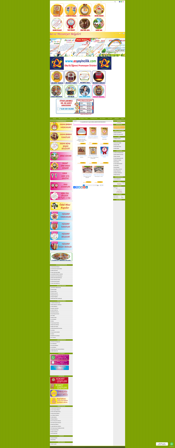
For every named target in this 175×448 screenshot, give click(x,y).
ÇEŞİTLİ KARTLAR (54, 310)
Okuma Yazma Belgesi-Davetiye (55, 411)
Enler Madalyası (53, 347)
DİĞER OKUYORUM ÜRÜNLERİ (56, 277)
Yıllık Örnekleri (116, 148)
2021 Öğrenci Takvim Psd (118, 169)
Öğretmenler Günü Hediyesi (55, 335)
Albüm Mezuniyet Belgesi (99, 174)
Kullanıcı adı (115, 187)
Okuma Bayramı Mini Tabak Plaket (56, 328)
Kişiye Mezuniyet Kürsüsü (55, 313)
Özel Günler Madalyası (54, 345)
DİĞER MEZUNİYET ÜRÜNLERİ (56, 298)
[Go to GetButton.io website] (172, 446)
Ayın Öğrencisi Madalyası (55, 415)
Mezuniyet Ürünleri (73, 118)
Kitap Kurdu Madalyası (54, 424)
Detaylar (82, 143)
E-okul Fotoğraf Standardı (118, 163)
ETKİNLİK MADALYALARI (55, 302)
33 (100, 185)
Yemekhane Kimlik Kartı (118, 172)
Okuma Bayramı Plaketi (54, 429)
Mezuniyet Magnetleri (54, 296)
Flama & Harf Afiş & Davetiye (55, 279)
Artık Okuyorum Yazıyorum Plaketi (56, 268)
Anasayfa (54, 118)
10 (96, 185)
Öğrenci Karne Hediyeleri (55, 324)
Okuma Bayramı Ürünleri (63, 118)
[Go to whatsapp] (171, 444)
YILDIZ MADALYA (54, 306)
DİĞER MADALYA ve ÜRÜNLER (56, 304)
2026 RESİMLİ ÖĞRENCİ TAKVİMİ (57, 274)
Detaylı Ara (119, 183)
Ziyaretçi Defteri (102, 118)
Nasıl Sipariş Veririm (93, 118)
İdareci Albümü (116, 161)
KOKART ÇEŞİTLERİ (54, 308)
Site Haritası (119, 122)
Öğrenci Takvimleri (117, 156)
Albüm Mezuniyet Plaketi (82, 155)
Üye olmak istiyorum (119, 192)
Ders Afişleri (53, 315)
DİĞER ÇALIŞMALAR (117, 132)
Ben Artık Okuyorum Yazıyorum (56, 422)
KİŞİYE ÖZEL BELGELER (118, 134)
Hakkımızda (117, 118)
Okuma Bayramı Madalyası (55, 266)
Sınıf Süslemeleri (53, 319)
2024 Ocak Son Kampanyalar (55, 341)
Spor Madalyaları (53, 343)
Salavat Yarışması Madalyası (55, 409)
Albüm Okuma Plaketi (93, 155)
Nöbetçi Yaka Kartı (117, 174)
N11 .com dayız (53, 337)
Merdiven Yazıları (53, 317)
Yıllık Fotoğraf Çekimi (117, 146)
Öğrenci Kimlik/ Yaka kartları (118, 154)
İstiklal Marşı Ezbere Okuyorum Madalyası (57, 349)
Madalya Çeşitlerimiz (54, 431)
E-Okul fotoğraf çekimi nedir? (118, 158)
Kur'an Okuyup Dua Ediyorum (56, 420)
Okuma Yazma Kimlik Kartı (55, 283)
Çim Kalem (53, 330)
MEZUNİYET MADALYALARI (56, 287)
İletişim (122, 118)
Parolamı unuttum (119, 191)
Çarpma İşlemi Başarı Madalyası (56, 426)
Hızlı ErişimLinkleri (54, 433)
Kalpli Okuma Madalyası (93, 136)
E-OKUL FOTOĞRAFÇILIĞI (118, 152)
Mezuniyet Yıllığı (116, 144)
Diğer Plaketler (53, 439)
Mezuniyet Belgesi (53, 289)
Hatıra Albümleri (116, 167)
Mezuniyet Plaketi (53, 291)
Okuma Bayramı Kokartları (55, 281)
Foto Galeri (110, 118)
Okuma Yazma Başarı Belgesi (55, 272)
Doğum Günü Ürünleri (54, 326)
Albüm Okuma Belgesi (87, 174)
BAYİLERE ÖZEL (117, 127)
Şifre (116, 188)
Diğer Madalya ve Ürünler (83, 118)
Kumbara (52, 333)
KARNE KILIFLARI (54, 270)
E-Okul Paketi (116, 165)
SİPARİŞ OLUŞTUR (117, 138)
